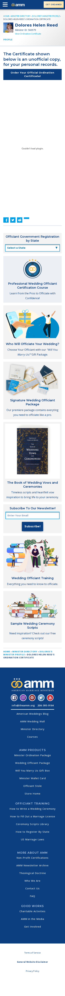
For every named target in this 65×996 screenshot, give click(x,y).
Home (6, 16)
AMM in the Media (32, 918)
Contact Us (32, 888)
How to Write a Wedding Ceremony (33, 808)
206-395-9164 (46, 705)
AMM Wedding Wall (32, 721)
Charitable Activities (33, 911)
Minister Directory (20, 16)
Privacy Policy (32, 971)
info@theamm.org (23, 705)
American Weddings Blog (32, 713)
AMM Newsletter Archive (32, 865)
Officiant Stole (32, 786)
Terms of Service (32, 952)
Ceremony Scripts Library (32, 824)
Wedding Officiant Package (32, 762)
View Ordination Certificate (28, 33)
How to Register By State (33, 831)
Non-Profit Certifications (32, 857)
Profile (7, 39)
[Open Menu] (6, 5)
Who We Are (32, 880)
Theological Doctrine (32, 873)
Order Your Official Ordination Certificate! (32, 74)
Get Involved (32, 926)
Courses (32, 736)
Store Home (32, 793)
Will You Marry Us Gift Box (32, 770)
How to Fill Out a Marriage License (32, 816)
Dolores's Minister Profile (46, 16)
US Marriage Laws (32, 839)
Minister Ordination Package (32, 755)
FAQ (32, 896)
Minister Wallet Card (32, 778)
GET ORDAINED (54, 4)
